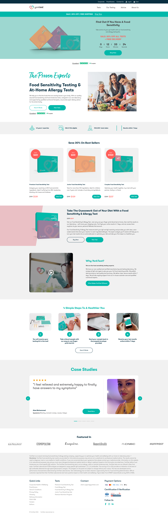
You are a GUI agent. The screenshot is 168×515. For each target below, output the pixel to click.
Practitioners (110, 2)
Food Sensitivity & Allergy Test (64, 489)
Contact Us (120, 2)
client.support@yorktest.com (90, 485)
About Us (135, 7)
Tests (99, 7)
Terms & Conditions (35, 489)
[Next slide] (140, 398)
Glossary (32, 494)
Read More (91, 411)
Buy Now (75, 240)
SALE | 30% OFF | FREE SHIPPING (79, 14)
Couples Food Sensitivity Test (114, 184)
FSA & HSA (32, 499)
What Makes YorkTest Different (97, 283)
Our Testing (110, 7)
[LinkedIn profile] (113, 504)
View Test (59, 196)
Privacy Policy (33, 492)
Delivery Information (35, 497)
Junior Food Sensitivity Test (76, 184)
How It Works (38, 108)
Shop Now (98, 14)
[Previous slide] (28, 398)
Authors (31, 504)
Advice (123, 7)
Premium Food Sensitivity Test (39, 184)
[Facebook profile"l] (106, 504)
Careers (31, 502)
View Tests (57, 108)
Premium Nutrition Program (63, 494)
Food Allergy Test (60, 487)
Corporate (101, 2)
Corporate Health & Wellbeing (38, 485)
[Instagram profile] (109, 504)
